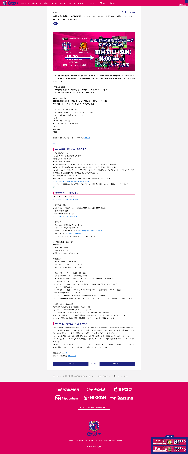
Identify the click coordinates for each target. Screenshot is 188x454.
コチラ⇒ (87, 138)
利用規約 (119, 440)
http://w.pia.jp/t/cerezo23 (74, 233)
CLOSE (169, 436)
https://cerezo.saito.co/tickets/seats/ (65, 216)
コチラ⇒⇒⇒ (67, 353)
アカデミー (81, 3)
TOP (54, 376)
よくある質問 (69, 440)
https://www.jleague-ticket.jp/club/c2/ (89, 230)
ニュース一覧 (60, 376)
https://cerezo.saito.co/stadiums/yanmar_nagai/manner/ (71, 181)
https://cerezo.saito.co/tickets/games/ (65, 199)
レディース (72, 3)
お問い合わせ (79, 440)
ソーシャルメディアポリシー (107, 440)
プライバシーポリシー (91, 440)
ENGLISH (183, 4)
